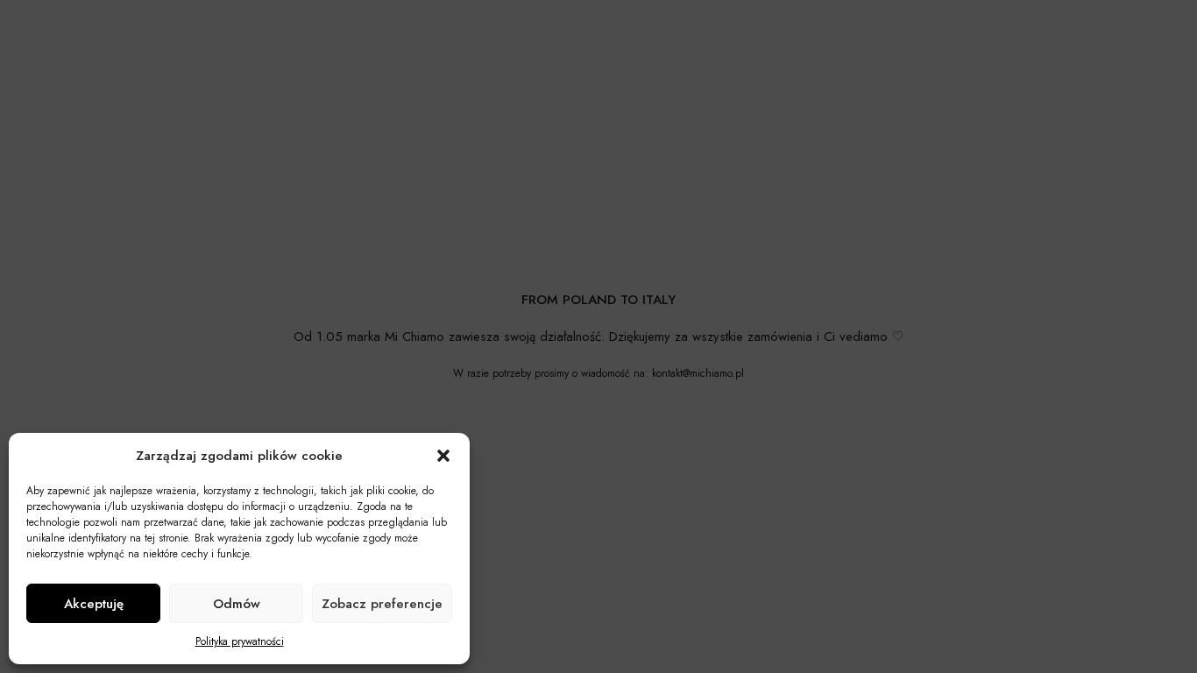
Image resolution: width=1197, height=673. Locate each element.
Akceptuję (94, 603)
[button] (443, 455)
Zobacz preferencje (382, 603)
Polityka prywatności (239, 641)
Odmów (236, 603)
